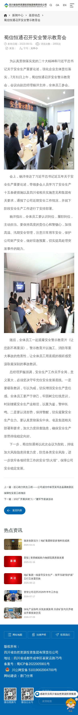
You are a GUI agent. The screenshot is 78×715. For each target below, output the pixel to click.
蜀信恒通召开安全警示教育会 (22, 20)
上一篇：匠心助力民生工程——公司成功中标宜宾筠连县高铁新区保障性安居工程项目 (39, 490)
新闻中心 (17, 15)
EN (64, 5)
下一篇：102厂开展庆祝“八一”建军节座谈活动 (28, 499)
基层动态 (34, 15)
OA (57, 5)
